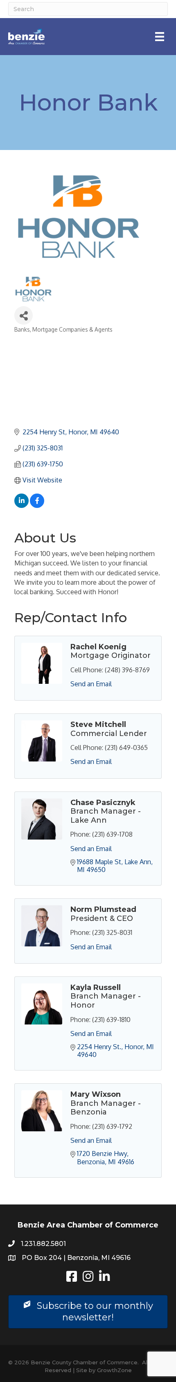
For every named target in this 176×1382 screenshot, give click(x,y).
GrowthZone (114, 1370)
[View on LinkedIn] (21, 505)
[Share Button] (23, 315)
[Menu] (159, 36)
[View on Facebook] (37, 505)
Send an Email (91, 684)
